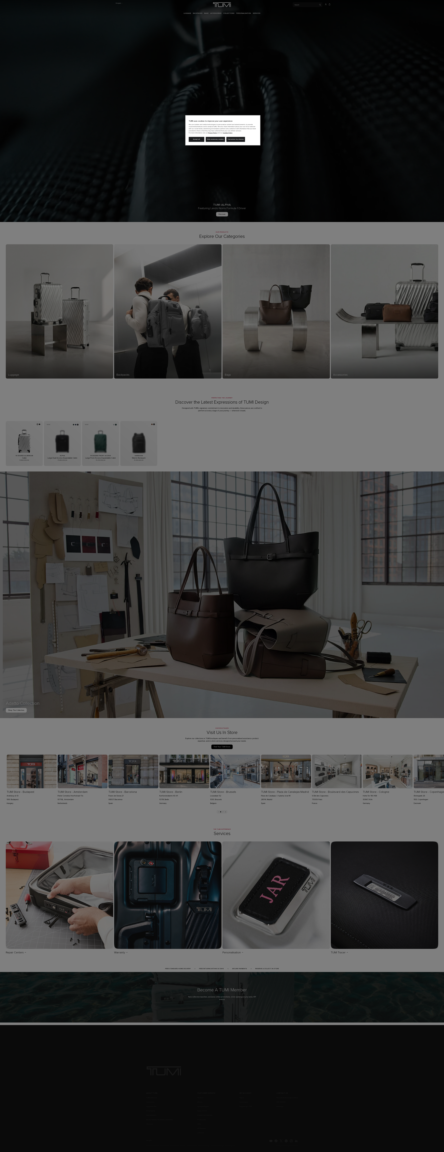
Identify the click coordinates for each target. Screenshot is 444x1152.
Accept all (196, 139)
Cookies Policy (227, 133)
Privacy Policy (212, 133)
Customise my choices (236, 139)
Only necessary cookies (215, 139)
